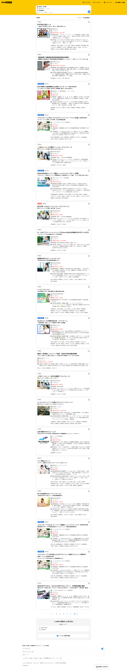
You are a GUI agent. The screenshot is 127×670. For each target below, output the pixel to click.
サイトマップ (36, 662)
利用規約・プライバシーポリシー (47, 662)
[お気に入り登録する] (89, 22)
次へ (75, 614)
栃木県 (30, 658)
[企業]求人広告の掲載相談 (60, 662)
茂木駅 (40, 658)
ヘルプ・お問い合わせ (27, 662)
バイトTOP (25, 658)
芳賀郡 (35, 658)
